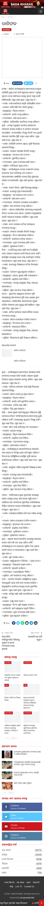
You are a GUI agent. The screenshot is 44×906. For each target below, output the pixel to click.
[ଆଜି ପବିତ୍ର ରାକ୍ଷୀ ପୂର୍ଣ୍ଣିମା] (7, 786)
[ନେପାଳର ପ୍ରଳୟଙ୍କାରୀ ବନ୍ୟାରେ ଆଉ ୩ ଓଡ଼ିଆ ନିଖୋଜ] (7, 754)
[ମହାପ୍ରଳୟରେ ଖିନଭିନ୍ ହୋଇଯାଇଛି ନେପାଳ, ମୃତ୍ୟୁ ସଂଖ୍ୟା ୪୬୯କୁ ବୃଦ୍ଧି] (7, 765)
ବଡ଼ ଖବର (8, 662)
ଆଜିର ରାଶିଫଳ (20, 350)
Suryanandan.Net (27, 898)
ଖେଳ (6, 685)
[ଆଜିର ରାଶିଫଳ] (7, 353)
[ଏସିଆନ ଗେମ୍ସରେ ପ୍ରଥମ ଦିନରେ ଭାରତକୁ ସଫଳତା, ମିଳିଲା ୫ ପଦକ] (12, 717)
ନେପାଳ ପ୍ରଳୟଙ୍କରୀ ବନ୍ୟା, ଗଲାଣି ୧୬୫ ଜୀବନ (26, 773)
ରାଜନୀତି (5, 868)
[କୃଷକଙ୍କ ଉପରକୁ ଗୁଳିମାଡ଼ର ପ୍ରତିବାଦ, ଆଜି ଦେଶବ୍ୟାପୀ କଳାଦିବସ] (31, 717)
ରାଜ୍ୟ (4, 854)
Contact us (29, 886)
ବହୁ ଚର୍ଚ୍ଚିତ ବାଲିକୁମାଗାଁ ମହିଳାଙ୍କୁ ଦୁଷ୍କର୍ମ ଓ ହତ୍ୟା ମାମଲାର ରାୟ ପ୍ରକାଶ (11, 642)
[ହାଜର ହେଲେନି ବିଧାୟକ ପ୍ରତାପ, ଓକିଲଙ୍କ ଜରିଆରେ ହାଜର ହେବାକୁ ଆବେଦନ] (31, 689)
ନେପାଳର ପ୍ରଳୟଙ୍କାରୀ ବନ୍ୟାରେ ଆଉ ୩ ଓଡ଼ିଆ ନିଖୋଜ (27, 752)
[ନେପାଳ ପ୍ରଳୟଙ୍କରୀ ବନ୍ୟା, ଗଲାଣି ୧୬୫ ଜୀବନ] (7, 775)
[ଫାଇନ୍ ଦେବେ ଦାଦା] (31, 666)
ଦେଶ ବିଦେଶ (27, 662)
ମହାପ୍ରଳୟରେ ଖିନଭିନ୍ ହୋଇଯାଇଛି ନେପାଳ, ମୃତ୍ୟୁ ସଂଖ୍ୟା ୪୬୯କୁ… (27, 763)
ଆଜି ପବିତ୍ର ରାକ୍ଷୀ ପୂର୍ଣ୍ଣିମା (23, 783)
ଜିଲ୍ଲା (25, 685)
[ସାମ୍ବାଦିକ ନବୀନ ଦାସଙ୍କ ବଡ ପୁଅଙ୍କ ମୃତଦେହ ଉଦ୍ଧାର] (12, 666)
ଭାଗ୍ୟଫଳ (6, 29)
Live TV (18, 886)
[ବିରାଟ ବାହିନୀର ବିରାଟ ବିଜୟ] (12, 689)
